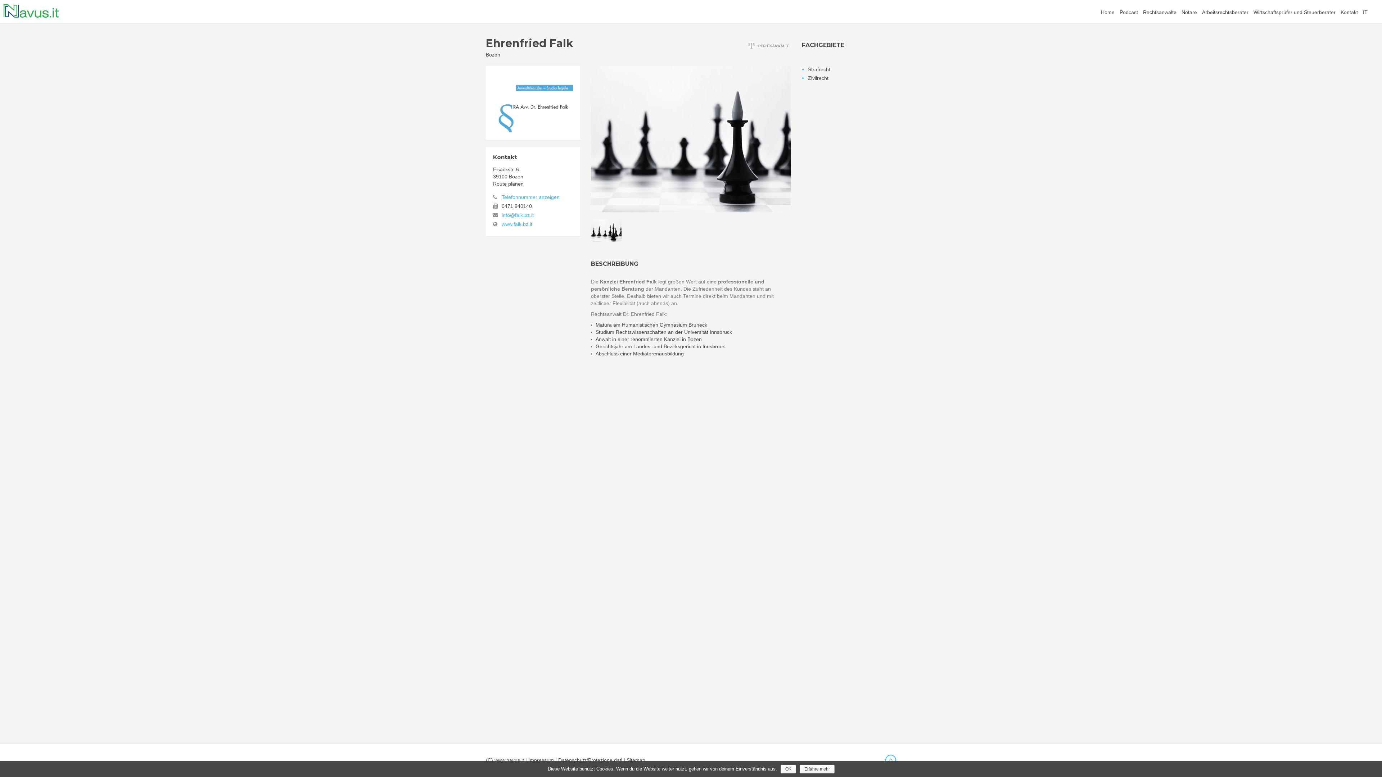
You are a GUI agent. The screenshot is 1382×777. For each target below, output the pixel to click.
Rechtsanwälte (1159, 12)
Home (1108, 12)
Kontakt (1349, 12)
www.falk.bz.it (517, 224)
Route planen (508, 184)
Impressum (541, 760)
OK (788, 769)
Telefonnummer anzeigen (531, 197)
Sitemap (636, 760)
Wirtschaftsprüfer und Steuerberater (1295, 12)
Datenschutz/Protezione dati (590, 760)
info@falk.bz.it (518, 215)
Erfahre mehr (817, 769)
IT (1365, 12)
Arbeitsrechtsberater (1225, 12)
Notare (1189, 12)
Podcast (1129, 12)
